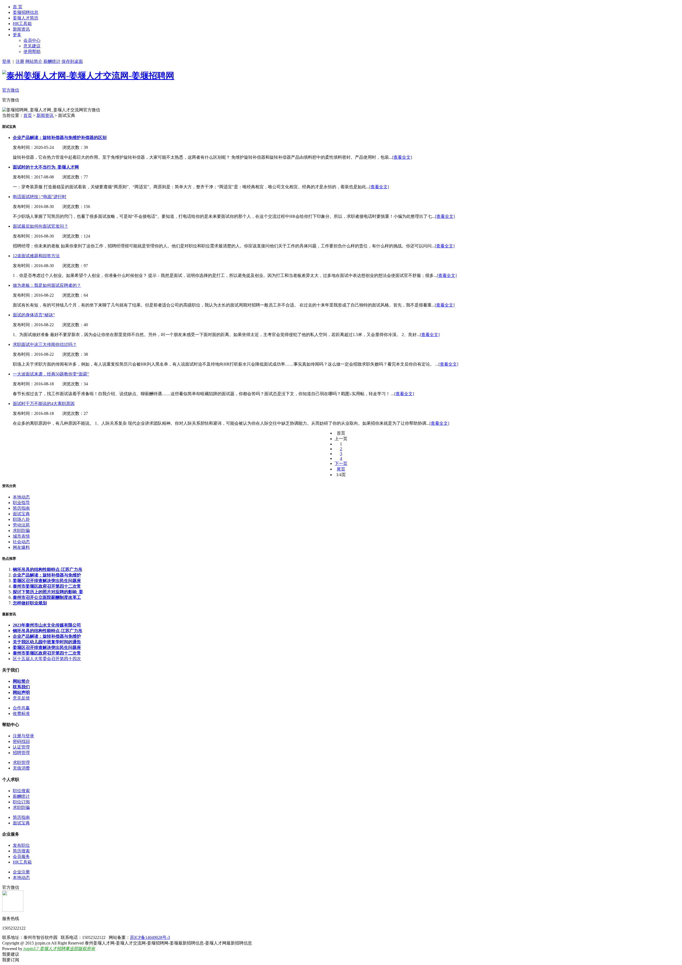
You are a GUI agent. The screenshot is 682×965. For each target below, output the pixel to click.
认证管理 (21, 747)
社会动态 (21, 541)
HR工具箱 (22, 23)
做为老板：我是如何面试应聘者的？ (47, 285)
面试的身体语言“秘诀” (34, 315)
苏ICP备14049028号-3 (150, 937)
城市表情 (21, 536)
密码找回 (21, 741)
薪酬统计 (51, 61)
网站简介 (33, 61)
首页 (27, 115)
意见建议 (31, 46)
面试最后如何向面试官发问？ (40, 226)
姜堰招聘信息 (25, 12)
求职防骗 (21, 530)
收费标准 (21, 713)
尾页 (341, 469)
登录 (6, 61)
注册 (20, 61)
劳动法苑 (21, 525)
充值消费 (21, 768)
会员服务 (21, 856)
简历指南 (21, 508)
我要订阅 (10, 960)
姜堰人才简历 (25, 18)
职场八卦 (21, 519)
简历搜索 (21, 851)
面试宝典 (21, 514)
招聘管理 (21, 752)
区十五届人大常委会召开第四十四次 (47, 658)
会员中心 (31, 40)
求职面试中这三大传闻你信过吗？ (45, 344)
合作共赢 (21, 708)
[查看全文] (402, 157)
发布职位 (21, 845)
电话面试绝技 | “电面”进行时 (39, 196)
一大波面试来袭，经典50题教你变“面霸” (51, 374)
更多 (17, 34)
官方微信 (10, 90)
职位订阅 (21, 802)
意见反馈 (21, 698)
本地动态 (21, 497)
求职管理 (21, 762)
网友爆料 (21, 547)
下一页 (341, 463)
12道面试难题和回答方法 (36, 255)
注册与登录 (23, 736)
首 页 (17, 7)
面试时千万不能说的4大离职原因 (44, 403)
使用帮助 (31, 51)
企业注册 (21, 872)
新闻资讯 (21, 29)
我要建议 (10, 954)
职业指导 (21, 502)
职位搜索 (21, 790)
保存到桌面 (72, 61)
